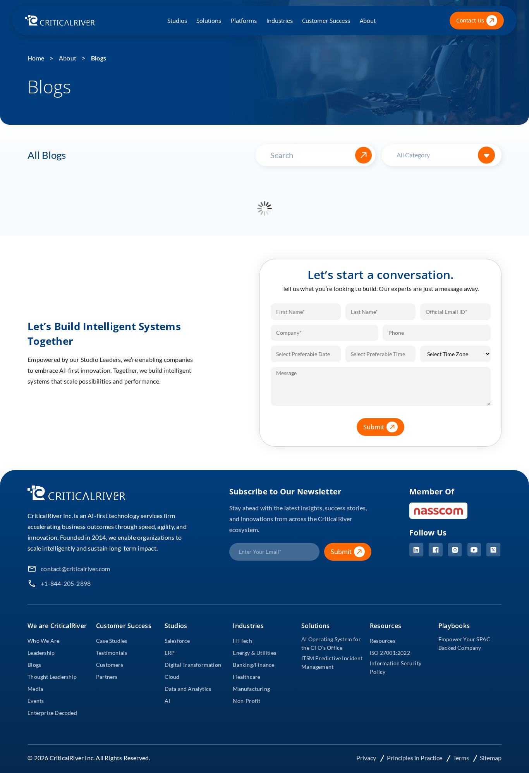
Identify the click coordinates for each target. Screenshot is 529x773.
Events (35, 700)
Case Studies (111, 640)
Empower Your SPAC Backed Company (464, 643)
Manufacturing (251, 688)
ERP (170, 652)
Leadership (41, 652)
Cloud (172, 676)
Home (35, 58)
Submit (373, 427)
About (368, 20)
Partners (107, 676)
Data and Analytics (188, 688)
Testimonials (111, 652)
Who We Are (43, 640)
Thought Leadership (52, 676)
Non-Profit (246, 700)
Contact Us (470, 20)
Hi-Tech (242, 640)
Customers (109, 664)
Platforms (244, 20)
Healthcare (246, 676)
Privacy (366, 757)
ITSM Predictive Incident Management (331, 662)
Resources (382, 640)
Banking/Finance (253, 664)
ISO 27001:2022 (390, 652)
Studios (177, 20)
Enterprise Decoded (52, 712)
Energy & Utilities (254, 652)
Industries (279, 20)
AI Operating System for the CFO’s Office (331, 643)
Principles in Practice (415, 757)
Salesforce (177, 640)
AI (167, 700)
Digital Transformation (193, 664)
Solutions (208, 20)
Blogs (98, 58)
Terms (461, 757)
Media (35, 688)
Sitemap (491, 757)
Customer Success (326, 20)
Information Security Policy (395, 667)
